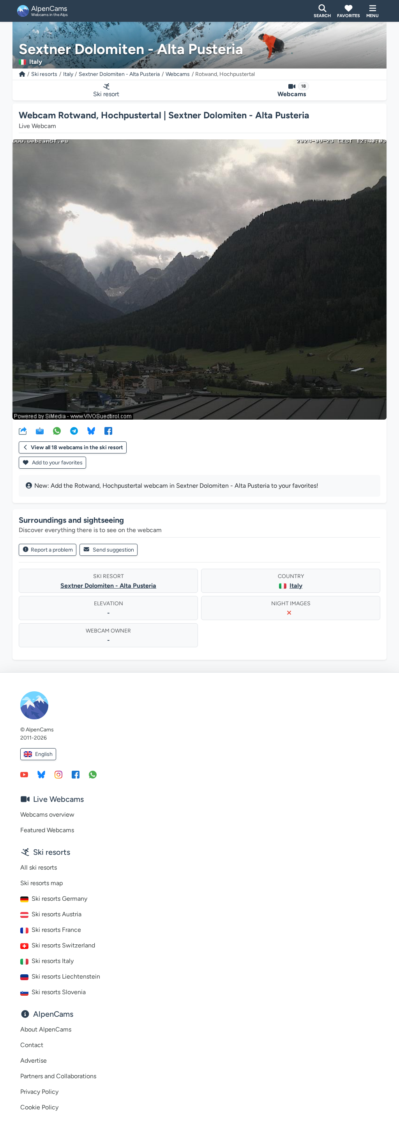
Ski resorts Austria (56, 914)
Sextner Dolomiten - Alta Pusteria (119, 74)
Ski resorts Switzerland (63, 945)
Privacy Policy (39, 1091)
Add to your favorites (57, 462)
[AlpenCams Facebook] (75, 774)
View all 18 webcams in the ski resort (77, 447)
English (44, 754)
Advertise (33, 1060)
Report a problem (52, 550)
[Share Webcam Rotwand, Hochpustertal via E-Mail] (40, 430)
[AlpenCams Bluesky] (41, 774)
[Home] (22, 74)
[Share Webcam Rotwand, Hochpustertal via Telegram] (74, 430)
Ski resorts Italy (53, 961)
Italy (68, 74)
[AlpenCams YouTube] (24, 774)
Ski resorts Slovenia (59, 992)
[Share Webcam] (22, 430)
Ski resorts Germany (59, 898)
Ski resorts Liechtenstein (66, 976)
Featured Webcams (47, 830)
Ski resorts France (56, 929)
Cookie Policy (39, 1107)
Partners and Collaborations (58, 1076)
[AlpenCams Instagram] (58, 774)
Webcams (178, 74)
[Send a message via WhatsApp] (93, 774)
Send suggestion (113, 550)
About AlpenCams (45, 1029)
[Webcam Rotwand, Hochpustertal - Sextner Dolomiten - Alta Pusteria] (199, 279)
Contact (31, 1045)
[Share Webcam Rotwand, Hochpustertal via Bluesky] (91, 430)
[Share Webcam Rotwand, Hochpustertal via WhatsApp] (57, 430)
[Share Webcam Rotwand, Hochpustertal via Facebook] (108, 430)
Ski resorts (44, 74)
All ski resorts (38, 867)
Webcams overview (47, 814)
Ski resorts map (41, 883)
